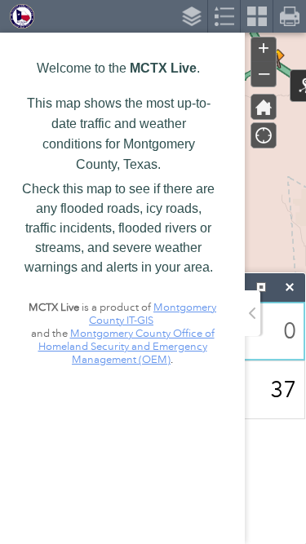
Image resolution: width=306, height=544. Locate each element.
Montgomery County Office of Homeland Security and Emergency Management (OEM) (126, 346)
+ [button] (263, 48)
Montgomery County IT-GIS (152, 314)
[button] (264, 107)
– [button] (264, 72)
